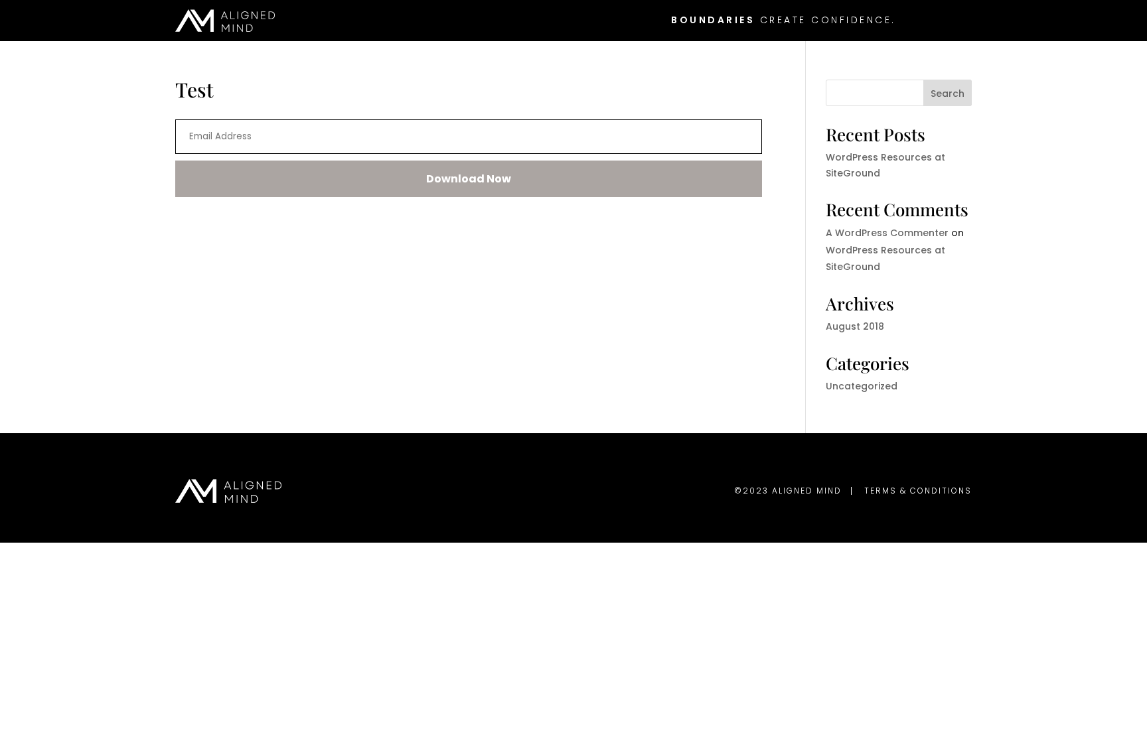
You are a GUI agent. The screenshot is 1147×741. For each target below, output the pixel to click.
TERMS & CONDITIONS (918, 490)
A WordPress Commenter (887, 232)
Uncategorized (861, 386)
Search (947, 93)
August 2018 (855, 326)
